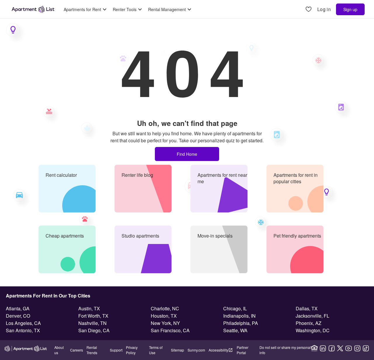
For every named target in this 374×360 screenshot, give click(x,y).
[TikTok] (365, 348)
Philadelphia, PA (240, 323)
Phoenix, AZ (308, 323)
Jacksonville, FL (312, 315)
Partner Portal (242, 350)
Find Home (187, 154)
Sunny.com (196, 349)
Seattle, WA (235, 330)
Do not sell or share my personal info (285, 350)
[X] (340, 348)
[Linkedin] (322, 348)
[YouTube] (348, 348)
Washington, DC (313, 330)
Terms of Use (155, 350)
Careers (76, 349)
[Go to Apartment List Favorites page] (308, 9)
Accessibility (218, 349)
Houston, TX (164, 315)
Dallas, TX (307, 308)
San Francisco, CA (170, 330)
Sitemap (177, 349)
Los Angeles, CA (23, 323)
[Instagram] (357, 348)
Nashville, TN (92, 323)
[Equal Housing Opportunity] (314, 348)
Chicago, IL (235, 308)
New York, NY (165, 323)
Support (116, 349)
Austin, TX (89, 308)
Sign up (350, 9)
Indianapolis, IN (239, 315)
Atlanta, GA (18, 308)
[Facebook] (331, 348)
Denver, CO (18, 315)
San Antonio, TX (23, 330)
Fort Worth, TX (93, 315)
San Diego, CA (94, 330)
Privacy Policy (132, 350)
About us (59, 350)
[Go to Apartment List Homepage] (33, 9)
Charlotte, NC (165, 308)
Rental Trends (91, 350)
